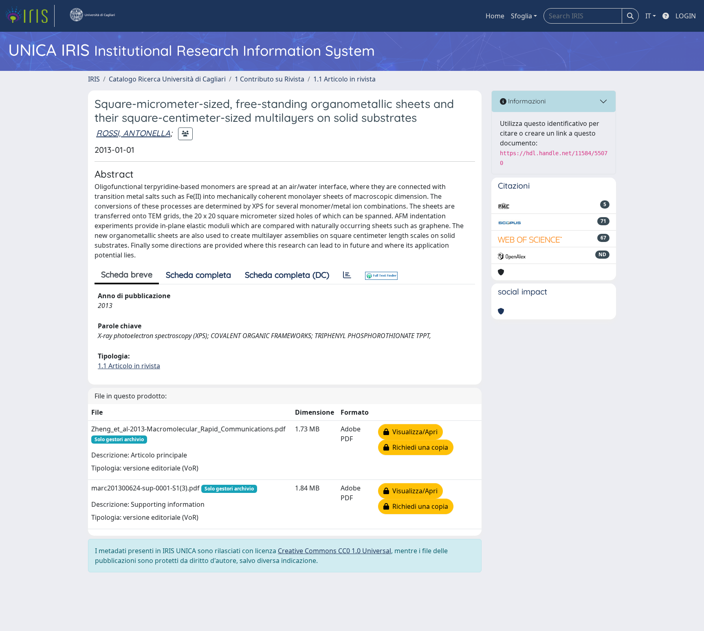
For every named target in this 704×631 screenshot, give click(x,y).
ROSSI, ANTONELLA (133, 133)
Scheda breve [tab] (126, 274)
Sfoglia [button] (521, 15)
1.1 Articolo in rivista (344, 79)
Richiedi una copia (418, 447)
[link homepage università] (92, 16)
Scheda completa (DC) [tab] (287, 275)
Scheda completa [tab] (198, 275)
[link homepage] (30, 16)
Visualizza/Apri (413, 431)
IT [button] (648, 15)
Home (495, 15)
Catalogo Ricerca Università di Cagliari (167, 79)
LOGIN (685, 15)
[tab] (347, 275)
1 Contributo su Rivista (269, 79)
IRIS (94, 79)
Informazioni (526, 101)
